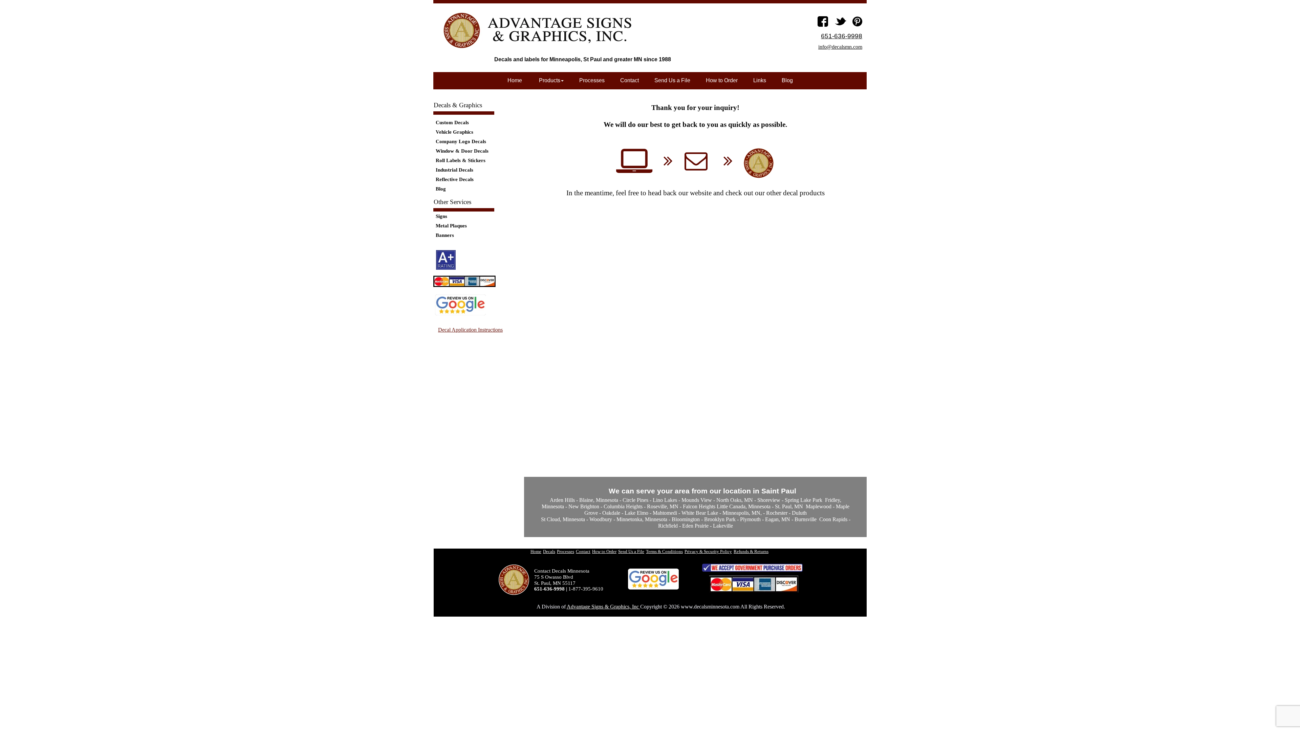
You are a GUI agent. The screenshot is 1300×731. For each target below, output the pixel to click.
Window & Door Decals (462, 151)
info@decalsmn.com (840, 47)
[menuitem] (472, 122)
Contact (629, 80)
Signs (441, 216)
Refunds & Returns (751, 551)
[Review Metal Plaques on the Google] (460, 313)
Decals (549, 551)
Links (759, 80)
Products (549, 80)
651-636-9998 (841, 36)
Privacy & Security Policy (708, 551)
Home (514, 80)
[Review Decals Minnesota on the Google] (653, 588)
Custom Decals (452, 122)
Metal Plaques (451, 225)
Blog (441, 189)
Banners (445, 235)
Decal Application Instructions (470, 330)
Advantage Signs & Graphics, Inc (603, 607)
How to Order (722, 80)
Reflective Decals (455, 179)
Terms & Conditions (664, 551)
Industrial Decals (454, 170)
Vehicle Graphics (454, 132)
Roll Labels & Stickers (460, 160)
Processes (592, 80)
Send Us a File (672, 80)
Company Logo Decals (461, 141)
